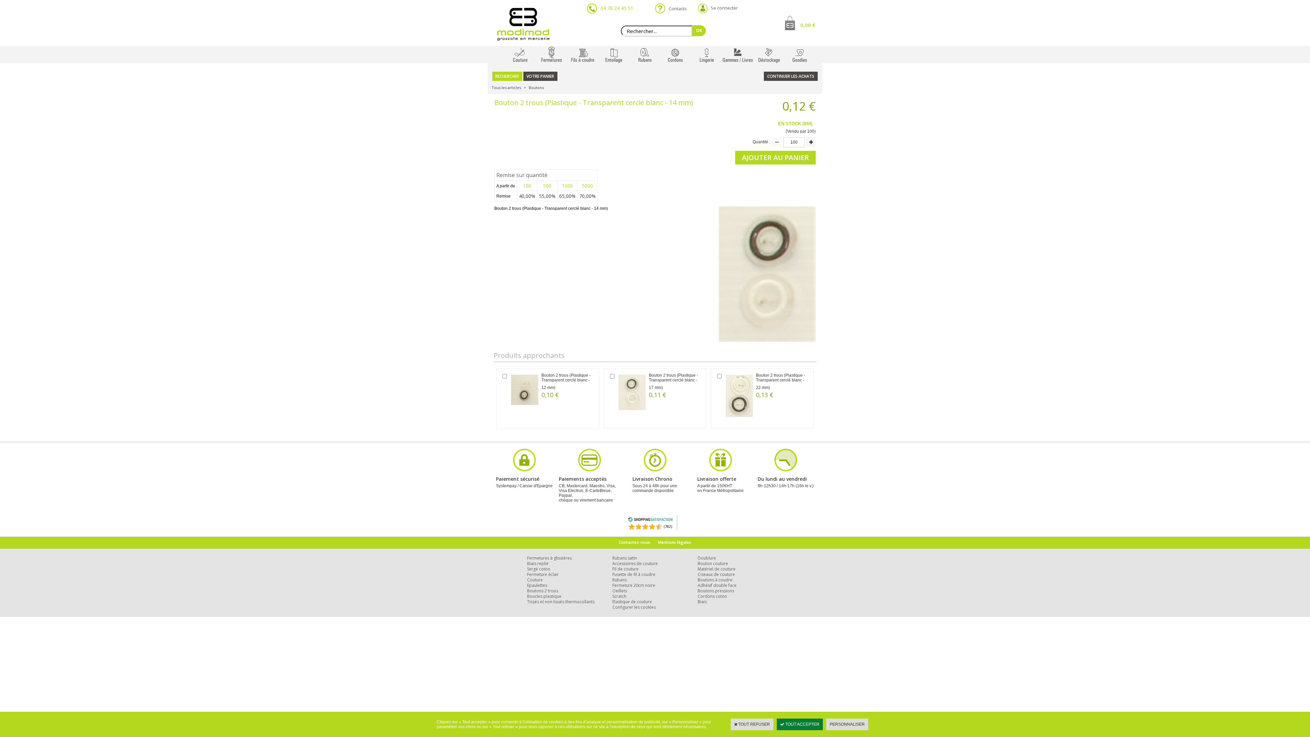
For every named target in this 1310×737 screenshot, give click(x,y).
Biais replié (538, 563)
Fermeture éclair (543, 574)
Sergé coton (538, 569)
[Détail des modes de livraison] (655, 470)
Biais (702, 602)
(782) (668, 526)
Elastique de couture (632, 602)
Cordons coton (712, 596)
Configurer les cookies (634, 607)
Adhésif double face (717, 585)
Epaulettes (537, 585)
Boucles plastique (544, 596)
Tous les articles (506, 87)
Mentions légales (674, 542)
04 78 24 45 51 (616, 8)
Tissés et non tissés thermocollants (561, 602)
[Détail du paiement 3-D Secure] (524, 470)
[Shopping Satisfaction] (650, 520)
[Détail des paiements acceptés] (589, 470)
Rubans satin (624, 558)
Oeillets (619, 591)
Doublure (707, 558)
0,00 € (807, 24)
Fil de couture (625, 569)
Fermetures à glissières (549, 558)
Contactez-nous (634, 542)
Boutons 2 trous (542, 591)
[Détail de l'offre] (720, 470)
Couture (535, 580)
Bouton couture (713, 563)
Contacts (676, 8)
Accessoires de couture (635, 563)
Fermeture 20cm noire (633, 585)
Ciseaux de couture (716, 574)
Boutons (536, 87)
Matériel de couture (717, 569)
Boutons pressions (716, 591)
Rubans (619, 580)
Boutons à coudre (715, 580)
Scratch (619, 596)
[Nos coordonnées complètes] (786, 470)
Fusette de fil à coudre (633, 574)
